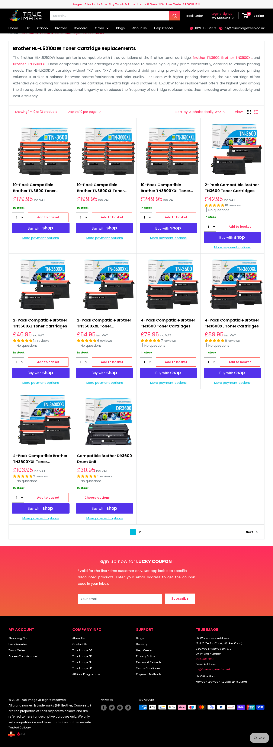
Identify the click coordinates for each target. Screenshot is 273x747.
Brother (61, 28)
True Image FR (82, 656)
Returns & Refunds (148, 662)
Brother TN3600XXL (29, 64)
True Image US (82, 668)
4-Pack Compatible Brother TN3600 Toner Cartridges (168, 323)
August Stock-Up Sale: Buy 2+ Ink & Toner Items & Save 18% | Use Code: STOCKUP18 (136, 4)
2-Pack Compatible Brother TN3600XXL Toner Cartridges (104, 323)
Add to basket (48, 217)
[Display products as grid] (249, 112)
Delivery (141, 644)
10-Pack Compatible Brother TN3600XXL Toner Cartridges (165, 188)
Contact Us (79, 644)
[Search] (174, 15)
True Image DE (82, 650)
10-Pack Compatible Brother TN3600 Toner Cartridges (34, 188)
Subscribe (180, 598)
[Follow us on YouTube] (120, 708)
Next (249, 532)
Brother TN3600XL (236, 57)
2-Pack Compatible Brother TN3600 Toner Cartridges (232, 187)
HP (28, 28)
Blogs (120, 28)
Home (13, 28)
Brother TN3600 (206, 57)
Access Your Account (23, 656)
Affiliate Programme (86, 674)
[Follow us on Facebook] (104, 708)
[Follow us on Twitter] (112, 708)
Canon (42, 28)
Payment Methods (148, 674)
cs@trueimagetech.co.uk (244, 28)
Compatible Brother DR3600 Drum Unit (104, 458)
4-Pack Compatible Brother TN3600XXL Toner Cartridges (40, 459)
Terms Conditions (148, 668)
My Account (221, 18)
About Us (139, 28)
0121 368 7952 (205, 28)
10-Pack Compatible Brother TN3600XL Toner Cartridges (100, 188)
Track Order (17, 650)
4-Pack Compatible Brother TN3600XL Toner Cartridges (232, 323)
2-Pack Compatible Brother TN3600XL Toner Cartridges (40, 323)
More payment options (40, 238)
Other (99, 28)
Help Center (163, 28)
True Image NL (82, 662)
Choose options (97, 497)
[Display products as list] (256, 112)
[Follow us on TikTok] (128, 708)
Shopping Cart (19, 638)
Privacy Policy (145, 656)
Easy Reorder (18, 644)
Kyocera (80, 28)
